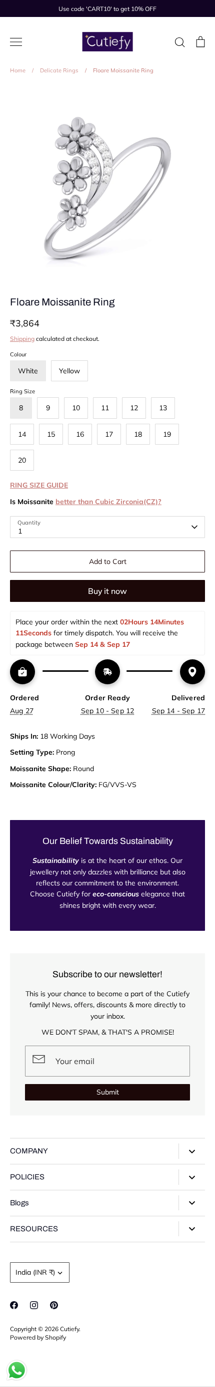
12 (134, 407)
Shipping (22, 338)
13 (163, 407)
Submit (107, 1092)
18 (138, 434)
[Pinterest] (54, 1305)
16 (80, 434)
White (28, 370)
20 (22, 460)
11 (105, 407)
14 (22, 434)
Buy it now (107, 591)
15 (51, 434)
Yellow (69, 370)
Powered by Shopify (38, 1337)
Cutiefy (69, 1329)
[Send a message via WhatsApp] (16, 1370)
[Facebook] (14, 1305)
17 (109, 434)
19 (167, 434)
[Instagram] (34, 1305)
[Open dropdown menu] (191, 1151)
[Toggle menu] (16, 41)
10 (76, 407)
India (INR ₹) (35, 1272)
